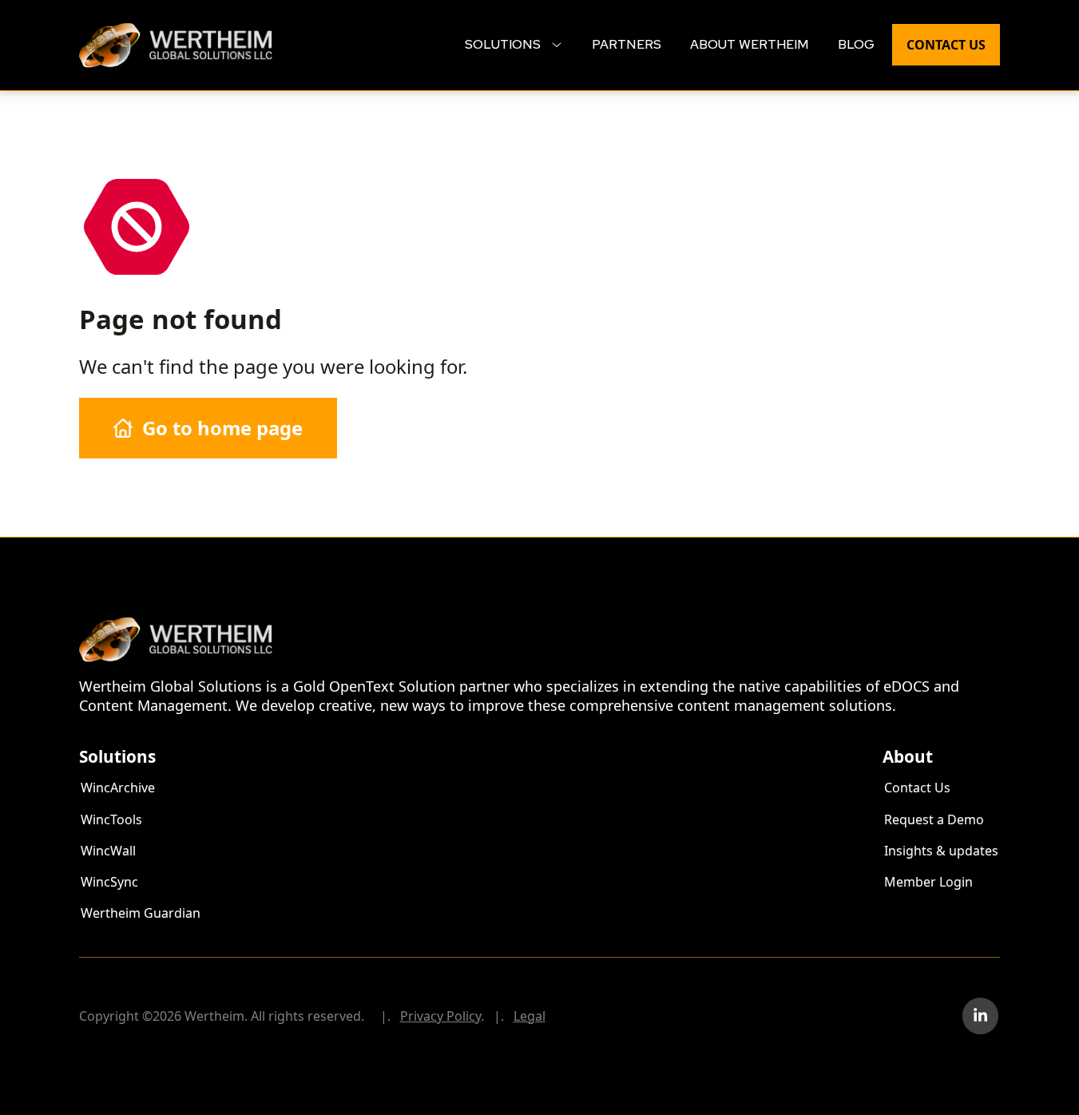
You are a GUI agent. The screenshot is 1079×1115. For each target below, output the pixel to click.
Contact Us (917, 787)
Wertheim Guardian (140, 913)
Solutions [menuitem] (504, 44)
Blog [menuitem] (856, 44)
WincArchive (118, 787)
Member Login (928, 882)
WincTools (111, 819)
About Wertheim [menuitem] (749, 44)
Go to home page (222, 428)
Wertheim (109, 30)
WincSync (109, 882)
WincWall (108, 850)
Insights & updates (941, 850)
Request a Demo (934, 819)
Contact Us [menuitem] (946, 45)
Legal (529, 1016)
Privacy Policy (440, 1016)
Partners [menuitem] (626, 44)
